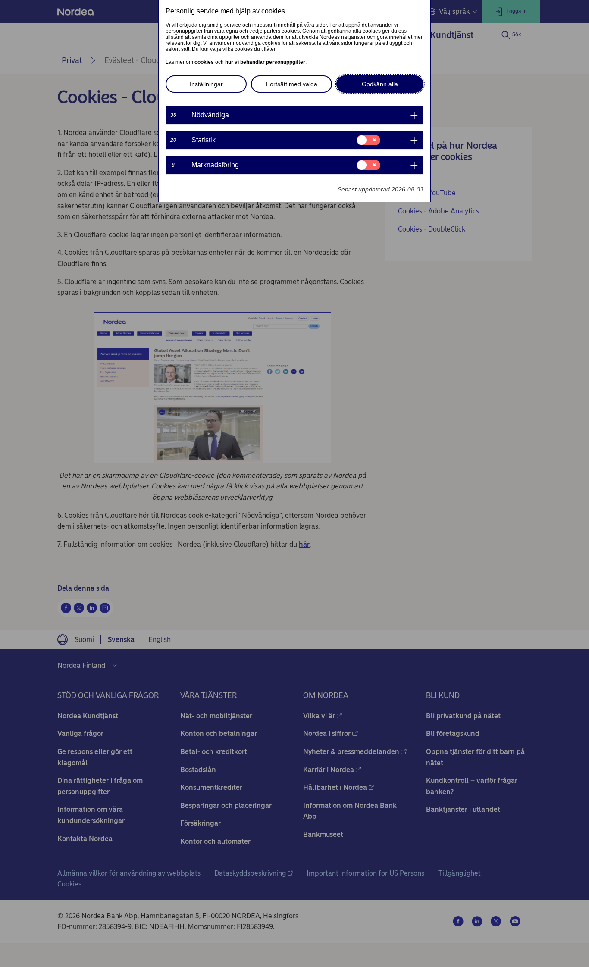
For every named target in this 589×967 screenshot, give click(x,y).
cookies (204, 62)
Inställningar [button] (206, 84)
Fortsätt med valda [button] (291, 84)
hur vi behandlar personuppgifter (265, 62)
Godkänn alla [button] (380, 84)
